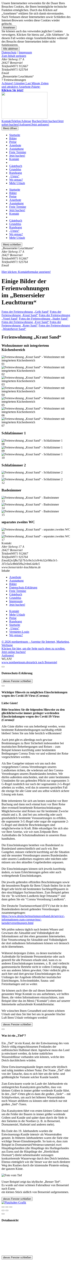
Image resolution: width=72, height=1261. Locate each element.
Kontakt (14, 159)
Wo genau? (16, 179)
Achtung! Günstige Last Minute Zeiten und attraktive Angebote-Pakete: (25, 87)
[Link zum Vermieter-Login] (14, 1202)
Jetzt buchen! (17, 155)
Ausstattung (16, 148)
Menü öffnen (10, 128)
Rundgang (15, 172)
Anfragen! (8, 655)
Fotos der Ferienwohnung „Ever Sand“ (25, 322)
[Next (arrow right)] (6, 1210)
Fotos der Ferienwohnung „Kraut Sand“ (31, 313)
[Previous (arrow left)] (3, 1210)
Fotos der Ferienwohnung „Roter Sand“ (31, 323)
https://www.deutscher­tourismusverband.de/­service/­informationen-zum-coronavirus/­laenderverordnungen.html (33, 919)
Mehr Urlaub (17, 183)
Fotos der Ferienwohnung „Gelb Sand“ (25, 311)
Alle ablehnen (10, 48)
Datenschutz (9, 52)
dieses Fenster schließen (17, 681)
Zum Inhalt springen (14, 55)
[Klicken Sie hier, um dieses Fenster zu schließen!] (3, 666)
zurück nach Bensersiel (43, 662)
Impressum (25, 52)
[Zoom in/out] (10, 1207)
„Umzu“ (14, 176)
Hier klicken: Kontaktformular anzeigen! (26, 271)
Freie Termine (17, 152)
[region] (36, 56)
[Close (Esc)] (3, 1207)
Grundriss (15, 169)
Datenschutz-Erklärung (23, 587)
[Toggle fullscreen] (6, 1207)
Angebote (15, 145)
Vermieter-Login (19, 631)
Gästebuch (15, 166)
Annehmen (9, 27)
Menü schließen (12, 244)
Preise (13, 142)
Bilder (13, 138)
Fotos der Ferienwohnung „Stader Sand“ (43, 318)
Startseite (14, 135)
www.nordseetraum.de (15, 662)
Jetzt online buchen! (14, 652)
